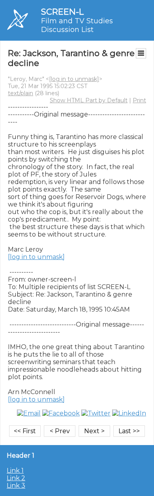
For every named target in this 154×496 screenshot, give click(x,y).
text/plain (20, 93)
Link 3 (16, 485)
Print (139, 100)
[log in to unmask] (74, 79)
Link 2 (16, 478)
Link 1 (15, 470)
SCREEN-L (62, 12)
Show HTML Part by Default (89, 100)
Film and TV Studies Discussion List (77, 25)
